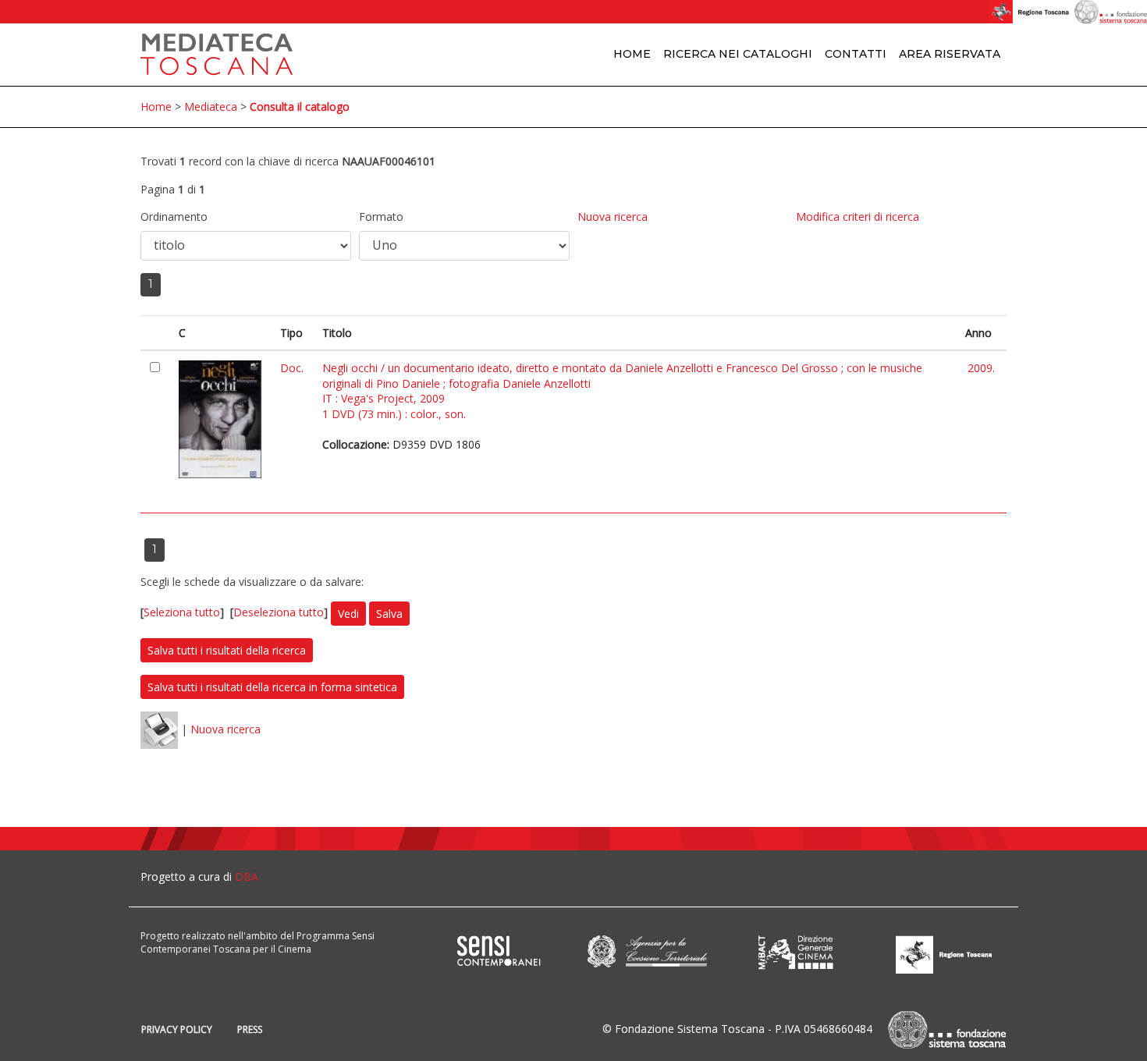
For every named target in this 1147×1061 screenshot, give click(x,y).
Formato (381, 216)
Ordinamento (174, 216)
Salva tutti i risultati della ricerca (226, 650)
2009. (981, 367)
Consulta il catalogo (300, 106)
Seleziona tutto (182, 612)
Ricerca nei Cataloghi (737, 54)
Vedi (348, 613)
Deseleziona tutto (278, 612)
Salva (389, 613)
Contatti (855, 54)
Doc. (292, 367)
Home (632, 54)
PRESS (249, 1029)
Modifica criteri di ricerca (857, 216)
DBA (246, 876)
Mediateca (210, 106)
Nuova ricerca (612, 216)
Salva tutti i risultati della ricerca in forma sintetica (272, 687)
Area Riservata (949, 54)
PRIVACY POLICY (176, 1029)
